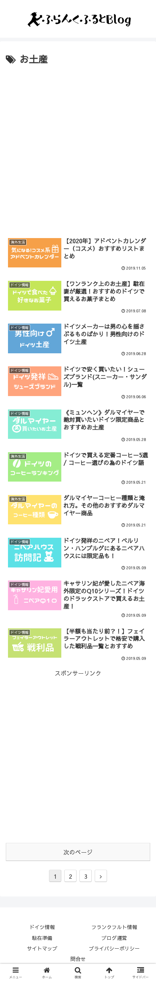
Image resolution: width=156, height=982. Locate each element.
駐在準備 (42, 937)
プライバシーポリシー (114, 948)
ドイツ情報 (42, 927)
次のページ (78, 852)
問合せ (78, 958)
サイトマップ (42, 948)
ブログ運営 (114, 937)
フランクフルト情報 (114, 927)
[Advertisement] (78, 149)
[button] (141, 747)
